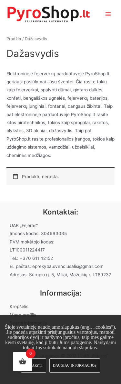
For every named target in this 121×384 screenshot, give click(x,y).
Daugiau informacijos (74, 365)
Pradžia (13, 38)
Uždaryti (34, 365)
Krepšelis (19, 306)
